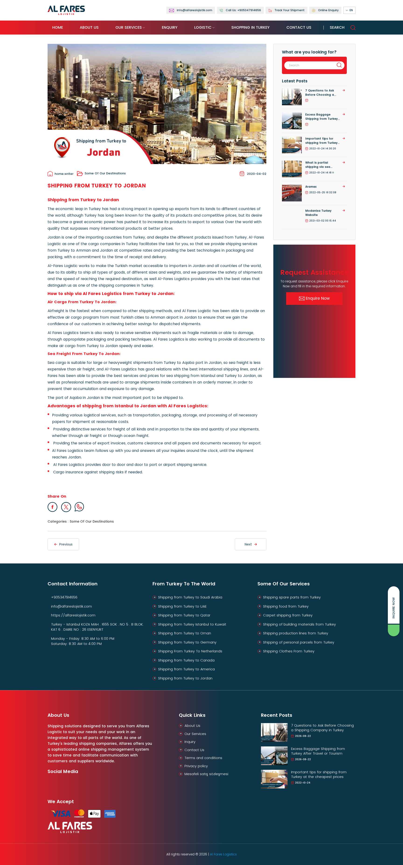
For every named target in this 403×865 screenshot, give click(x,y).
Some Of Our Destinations (105, 173)
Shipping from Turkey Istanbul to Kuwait (192, 624)
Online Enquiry (328, 10)
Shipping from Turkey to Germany (187, 642)
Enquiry (169, 27)
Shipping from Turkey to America (186, 669)
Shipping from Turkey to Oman (184, 633)
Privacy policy (196, 765)
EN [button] (351, 10)
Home (57, 27)
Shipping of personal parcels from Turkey (298, 642)
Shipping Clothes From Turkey (288, 651)
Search (337, 27)
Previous (66, 544)
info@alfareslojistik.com (71, 606)
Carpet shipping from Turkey (288, 615)
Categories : (58, 521)
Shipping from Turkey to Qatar (184, 615)
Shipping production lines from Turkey (295, 633)
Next (248, 544)
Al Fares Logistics (223, 854)
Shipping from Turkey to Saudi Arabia (190, 597)
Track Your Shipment (289, 10)
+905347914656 (64, 597)
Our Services (128, 27)
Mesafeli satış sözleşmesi (206, 773)
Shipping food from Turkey (286, 606)
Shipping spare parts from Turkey (292, 597)
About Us (89, 27)
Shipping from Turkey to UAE (182, 606)
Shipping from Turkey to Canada (186, 660)
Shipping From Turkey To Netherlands (190, 651)
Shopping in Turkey (250, 27)
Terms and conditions (203, 757)
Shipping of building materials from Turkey (299, 624)
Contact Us (298, 27)
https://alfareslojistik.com (73, 615)
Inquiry (189, 741)
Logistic (203, 27)
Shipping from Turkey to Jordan (185, 678)
